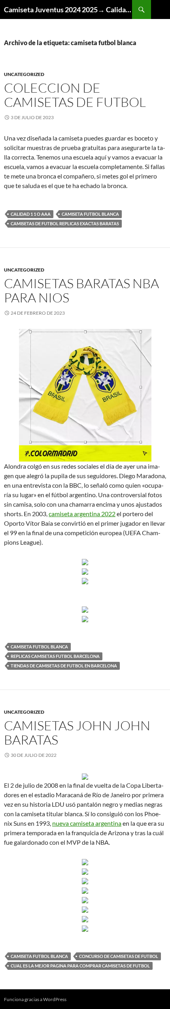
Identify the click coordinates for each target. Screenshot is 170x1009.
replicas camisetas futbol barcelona (55, 656)
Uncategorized (24, 74)
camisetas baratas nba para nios (81, 290)
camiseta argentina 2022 (82, 513)
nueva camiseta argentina (86, 823)
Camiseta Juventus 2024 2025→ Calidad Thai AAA (68, 9)
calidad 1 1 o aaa (31, 214)
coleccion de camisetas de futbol (75, 95)
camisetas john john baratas (77, 732)
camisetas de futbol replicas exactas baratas (65, 223)
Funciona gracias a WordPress (35, 999)
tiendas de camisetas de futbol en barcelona (64, 665)
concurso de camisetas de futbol (118, 956)
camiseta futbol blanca (90, 214)
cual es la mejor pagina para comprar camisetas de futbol (80, 965)
